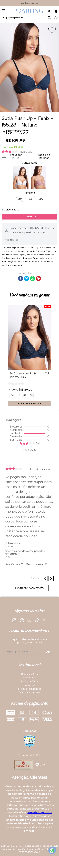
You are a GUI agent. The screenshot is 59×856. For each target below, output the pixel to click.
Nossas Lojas (29, 677)
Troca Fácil (29, 685)
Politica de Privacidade (29, 689)
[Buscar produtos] (49, 17)
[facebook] (20, 279)
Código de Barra (29, 674)
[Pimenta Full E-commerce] (23, 765)
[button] (19, 199)
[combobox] (26, 17)
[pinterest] (38, 279)
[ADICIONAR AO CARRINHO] (29, 217)
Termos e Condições (29, 692)
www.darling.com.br (40, 812)
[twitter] (26, 279)
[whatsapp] (32, 279)
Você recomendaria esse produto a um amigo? (25, 552)
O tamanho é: (13, 543)
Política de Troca (29, 681)
